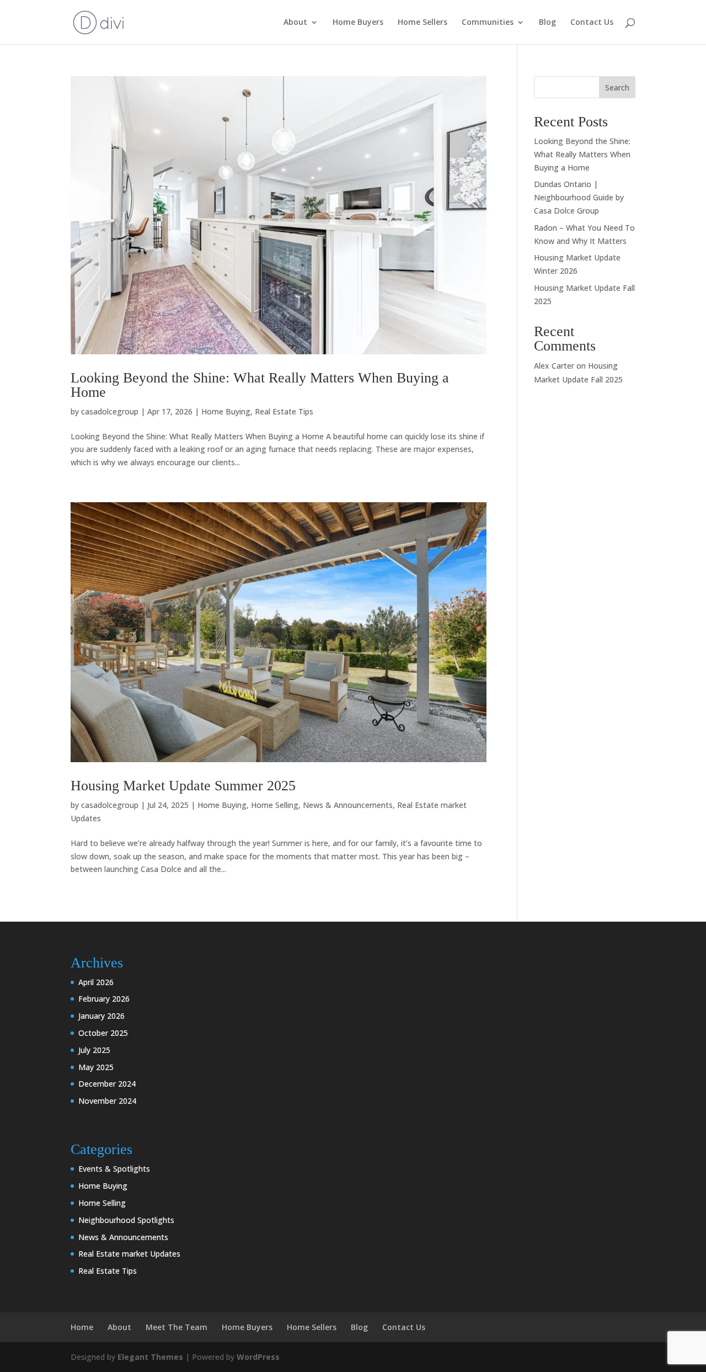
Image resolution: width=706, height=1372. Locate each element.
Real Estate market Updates (129, 1253)
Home (82, 1327)
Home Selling (274, 805)
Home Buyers (358, 22)
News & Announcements (348, 805)
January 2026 (101, 1016)
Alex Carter (554, 365)
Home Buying (225, 411)
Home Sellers (422, 22)
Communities (488, 22)
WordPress (258, 1357)
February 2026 (104, 998)
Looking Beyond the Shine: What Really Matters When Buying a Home (260, 385)
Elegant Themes (150, 1357)
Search (617, 87)
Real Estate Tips (284, 411)
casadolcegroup (109, 411)
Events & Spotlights (114, 1168)
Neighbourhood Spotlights (126, 1220)
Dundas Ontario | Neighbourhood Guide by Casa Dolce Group (579, 197)
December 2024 (107, 1083)
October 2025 (103, 1033)
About (295, 22)
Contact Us (591, 22)
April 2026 (96, 982)
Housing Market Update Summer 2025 (183, 786)
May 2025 (96, 1067)
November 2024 (107, 1101)
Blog (547, 22)
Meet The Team (176, 1327)
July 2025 (94, 1050)
